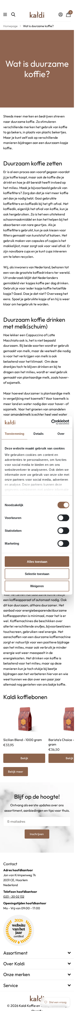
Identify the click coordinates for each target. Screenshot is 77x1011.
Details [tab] (38, 433)
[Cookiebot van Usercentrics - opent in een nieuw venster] (52, 422)
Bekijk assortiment (5, 14)
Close (37, 953)
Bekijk (24, 758)
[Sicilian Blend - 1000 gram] (24, 719)
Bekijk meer (15, 771)
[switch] (63, 517)
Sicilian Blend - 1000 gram (22, 740)
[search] (13, 14)
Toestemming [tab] (14, 433)
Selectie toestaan (37, 573)
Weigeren (37, 586)
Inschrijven (37, 834)
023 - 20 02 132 (13, 897)
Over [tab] (60, 433)
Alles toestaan (37, 561)
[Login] (60, 14)
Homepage (10, 26)
